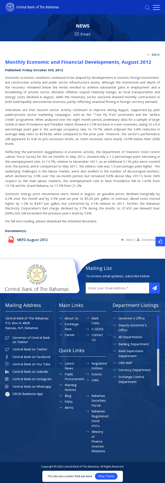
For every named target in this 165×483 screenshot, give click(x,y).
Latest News (69, 365)
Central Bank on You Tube (31, 364)
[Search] (147, 7)
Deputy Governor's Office (132, 327)
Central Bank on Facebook (31, 357)
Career (70, 335)
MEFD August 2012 (32, 239)
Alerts (69, 407)
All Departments (130, 337)
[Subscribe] (154, 288)
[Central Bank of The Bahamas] (32, 10)
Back (155, 54)
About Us (71, 318)
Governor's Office (131, 318)
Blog (68, 395)
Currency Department (134, 370)
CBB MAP (125, 363)
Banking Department (133, 344)
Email (85, 34)
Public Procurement (74, 376)
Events (97, 374)
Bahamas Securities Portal (99, 400)
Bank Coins (95, 320)
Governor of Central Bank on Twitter (31, 340)
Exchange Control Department (131, 379)
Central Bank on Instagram (32, 379)
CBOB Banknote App (27, 394)
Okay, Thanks (106, 476)
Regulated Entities (99, 365)
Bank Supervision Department (130, 353)
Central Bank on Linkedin (30, 372)
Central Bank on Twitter (29, 349)
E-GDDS (98, 329)
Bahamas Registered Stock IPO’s (100, 418)
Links (95, 380)
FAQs (69, 401)
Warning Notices (71, 387)
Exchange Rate (72, 326)
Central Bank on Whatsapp (31, 386)
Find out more (83, 476)
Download (148, 239)
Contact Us (97, 337)
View (129, 239)
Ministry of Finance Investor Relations (98, 441)
